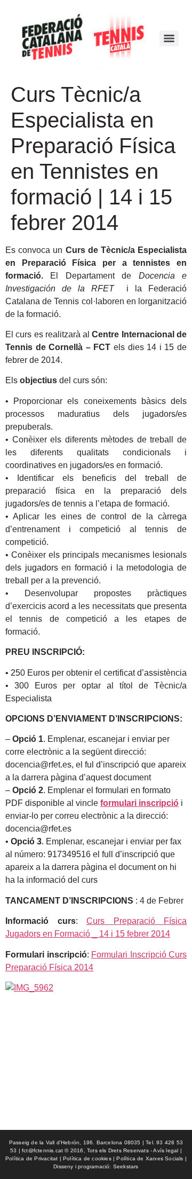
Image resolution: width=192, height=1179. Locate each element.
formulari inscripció (139, 803)
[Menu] (169, 38)
